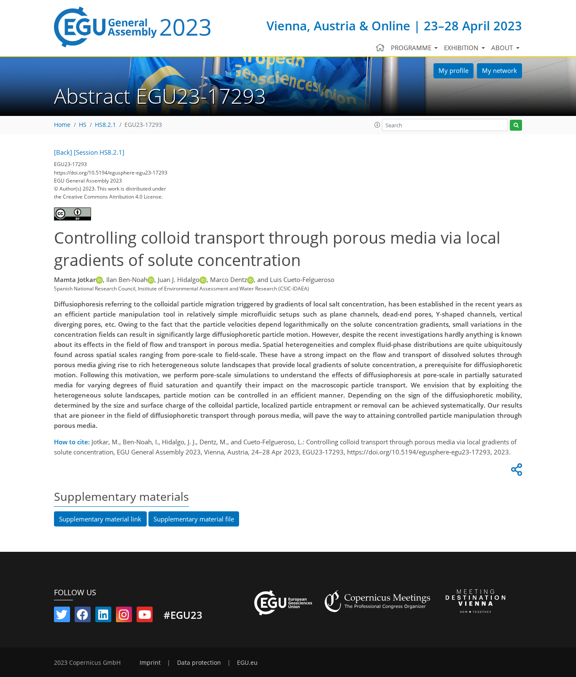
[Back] (63, 152)
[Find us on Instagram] (124, 616)
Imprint (150, 662)
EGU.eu (247, 662)
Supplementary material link (100, 519)
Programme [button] (412, 47)
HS (82, 125)
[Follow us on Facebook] (83, 616)
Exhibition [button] (462, 47)
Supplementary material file (193, 519)
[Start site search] (516, 125)
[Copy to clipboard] (515, 471)
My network (499, 70)
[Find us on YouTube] (145, 616)
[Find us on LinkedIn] (103, 616)
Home (62, 125)
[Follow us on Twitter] (62, 616)
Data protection (199, 662)
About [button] (502, 47)
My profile (453, 70)
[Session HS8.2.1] (99, 152)
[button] (377, 125)
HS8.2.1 (105, 125)
